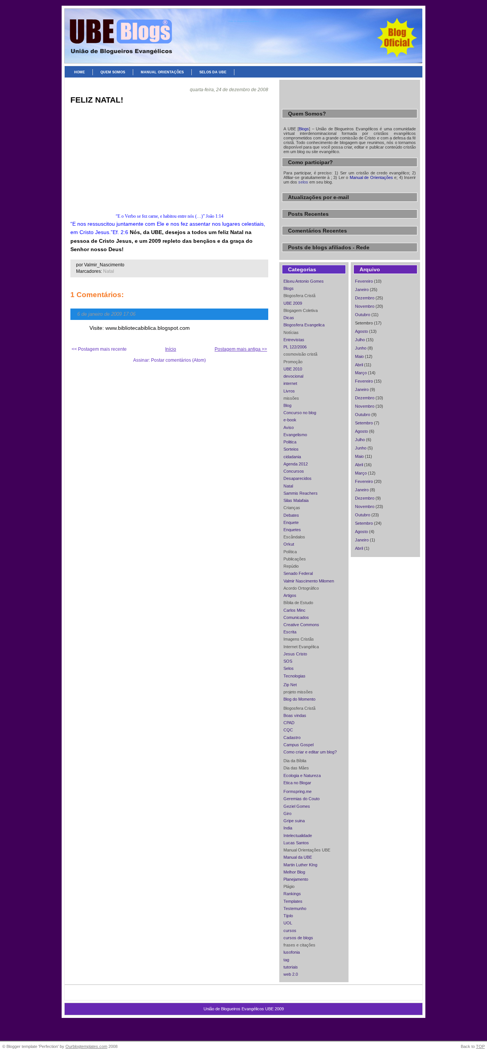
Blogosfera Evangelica (304, 325)
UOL (287, 923)
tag (286, 959)
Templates (292, 901)
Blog (287, 405)
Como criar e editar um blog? (310, 752)
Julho (360, 339)
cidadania (292, 456)
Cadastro (292, 737)
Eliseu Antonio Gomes (303, 281)
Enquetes (292, 529)
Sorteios (291, 449)
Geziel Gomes (296, 806)
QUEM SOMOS (112, 72)
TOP (480, 1046)
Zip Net (290, 684)
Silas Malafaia (296, 500)
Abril (359, 364)
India (287, 828)
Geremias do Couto (301, 798)
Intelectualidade (297, 835)
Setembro (364, 423)
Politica (289, 442)
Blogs (288, 288)
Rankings (292, 893)
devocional (293, 376)
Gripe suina (294, 820)
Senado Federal (298, 573)
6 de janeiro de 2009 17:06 (106, 314)
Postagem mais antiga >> (241, 349)
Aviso (288, 427)
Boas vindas (294, 715)
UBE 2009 (292, 303)
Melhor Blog (294, 872)
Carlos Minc (294, 610)
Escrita (289, 632)
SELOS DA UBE (212, 72)
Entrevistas (293, 339)
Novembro (364, 306)
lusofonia (291, 952)
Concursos (293, 471)
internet (290, 383)
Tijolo (288, 915)
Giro (287, 813)
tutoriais (290, 967)
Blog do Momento (299, 699)
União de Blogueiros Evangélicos (243, 21)
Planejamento (295, 879)
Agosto (361, 331)
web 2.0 (290, 974)
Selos (288, 668)
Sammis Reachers (300, 493)
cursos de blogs (298, 937)
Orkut (288, 544)
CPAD (288, 722)
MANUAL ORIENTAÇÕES (162, 72)
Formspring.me (297, 791)
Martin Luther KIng (300, 865)
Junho (360, 348)
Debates (291, 515)
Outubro (362, 314)
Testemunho (294, 908)
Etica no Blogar (297, 782)
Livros (289, 391)
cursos (289, 930)
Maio (359, 356)
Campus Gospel (298, 744)
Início (170, 349)
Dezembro (364, 298)
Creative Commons (301, 624)
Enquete (291, 522)
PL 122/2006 (295, 347)
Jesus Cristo (295, 654)
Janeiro (362, 289)
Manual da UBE (297, 857)
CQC (288, 730)
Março (361, 372)
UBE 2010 (292, 369)
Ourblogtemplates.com (86, 1046)
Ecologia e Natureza (302, 775)
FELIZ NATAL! (96, 99)
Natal (108, 271)
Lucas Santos (296, 842)
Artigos (289, 595)
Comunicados (296, 617)
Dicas (288, 317)
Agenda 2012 (295, 464)
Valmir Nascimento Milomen (308, 581)
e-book (289, 420)
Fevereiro (364, 281)
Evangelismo (295, 434)
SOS (287, 661)
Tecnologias (294, 676)
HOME (79, 72)
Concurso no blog (299, 412)
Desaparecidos (297, 478)
